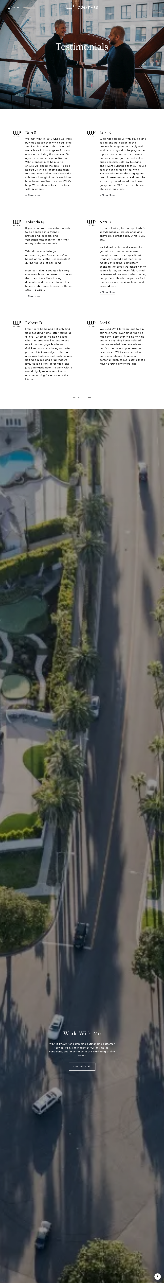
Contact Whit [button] (82, 1066)
